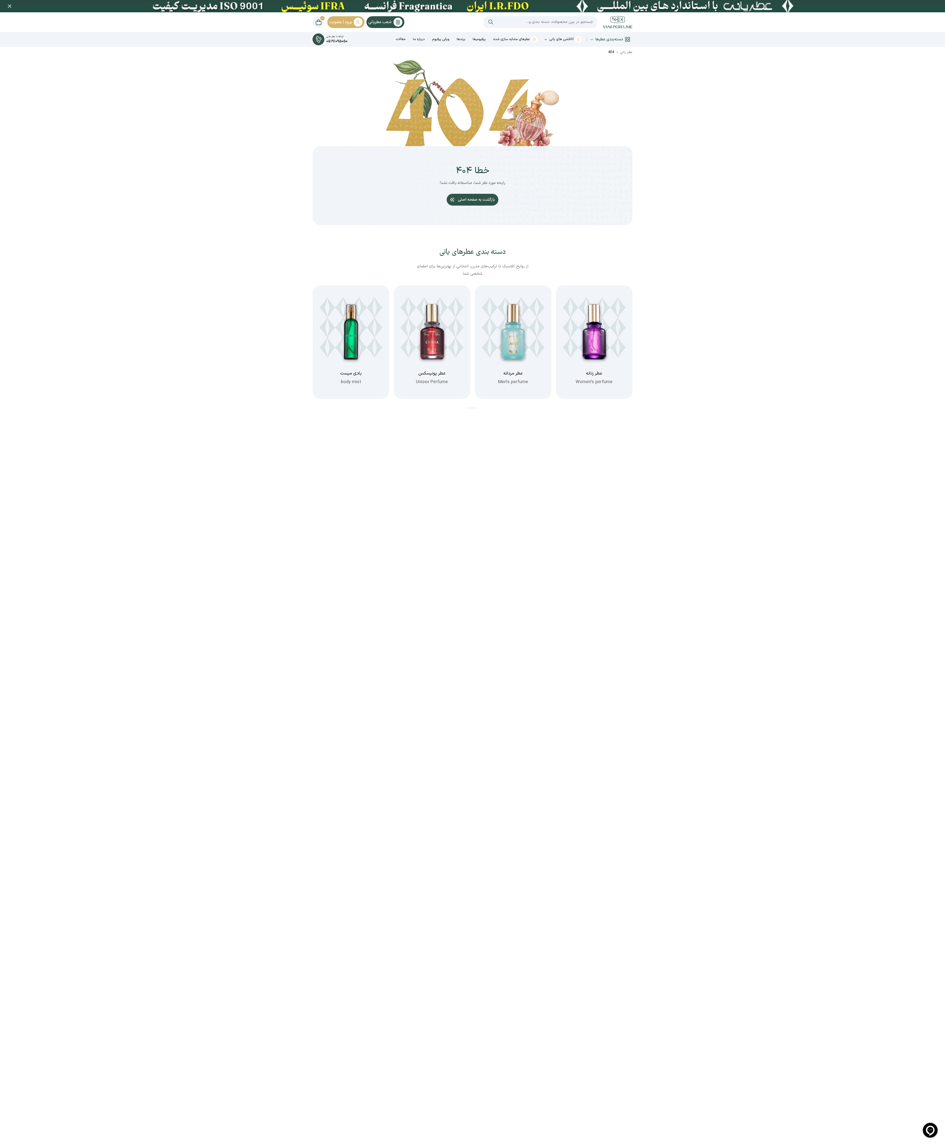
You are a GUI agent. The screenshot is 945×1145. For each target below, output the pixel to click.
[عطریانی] (617, 22)
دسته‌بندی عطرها (609, 39)
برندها (461, 39)
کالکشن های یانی (561, 39)
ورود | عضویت (340, 22)
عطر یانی (626, 52)
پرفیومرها (479, 39)
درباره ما (419, 39)
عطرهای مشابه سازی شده (511, 39)
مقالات (401, 39)
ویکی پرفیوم (440, 39)
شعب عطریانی (380, 22)
